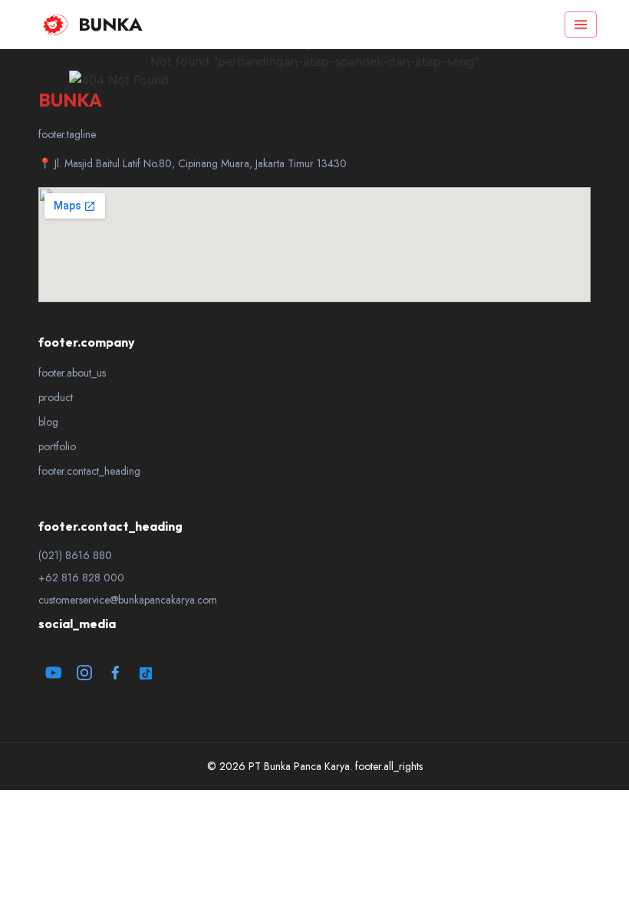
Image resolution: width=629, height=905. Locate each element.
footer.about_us (72, 372)
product (55, 397)
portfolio (57, 446)
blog (48, 421)
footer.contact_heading (89, 471)
